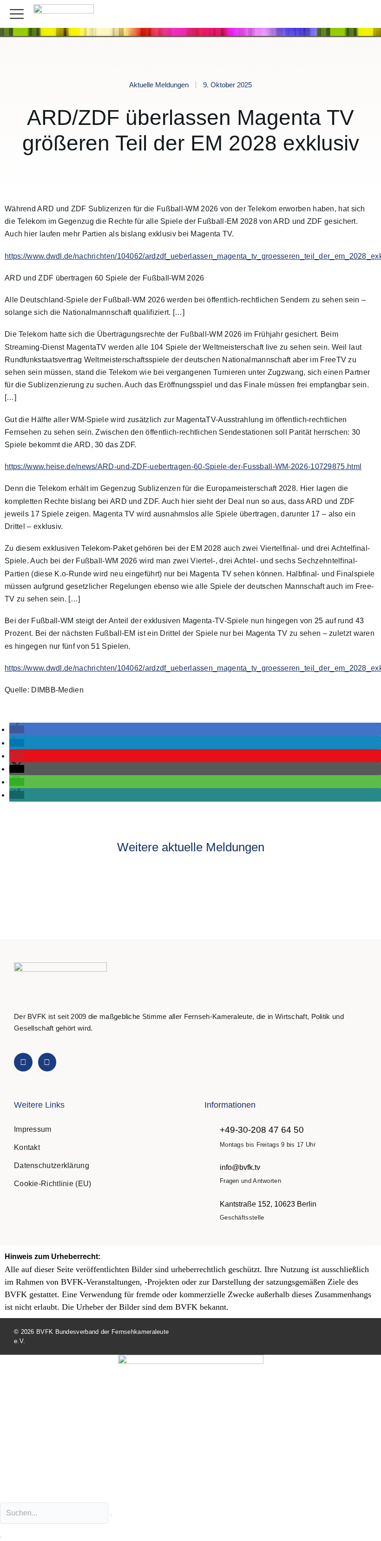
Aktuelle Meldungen (159, 85)
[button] (364, 14)
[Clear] (111, 1515)
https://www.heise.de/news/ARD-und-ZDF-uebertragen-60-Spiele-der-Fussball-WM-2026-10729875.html (183, 466)
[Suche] (1, 1537)
